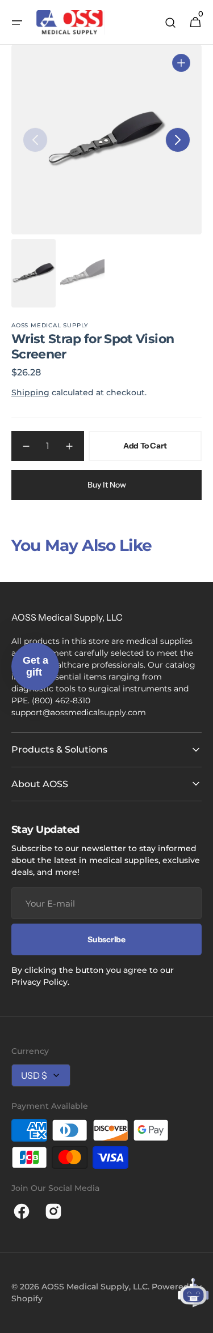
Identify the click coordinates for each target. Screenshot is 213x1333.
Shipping (30, 392)
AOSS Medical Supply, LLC (94, 1286)
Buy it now (106, 485)
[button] (17, 22)
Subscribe (106, 939)
